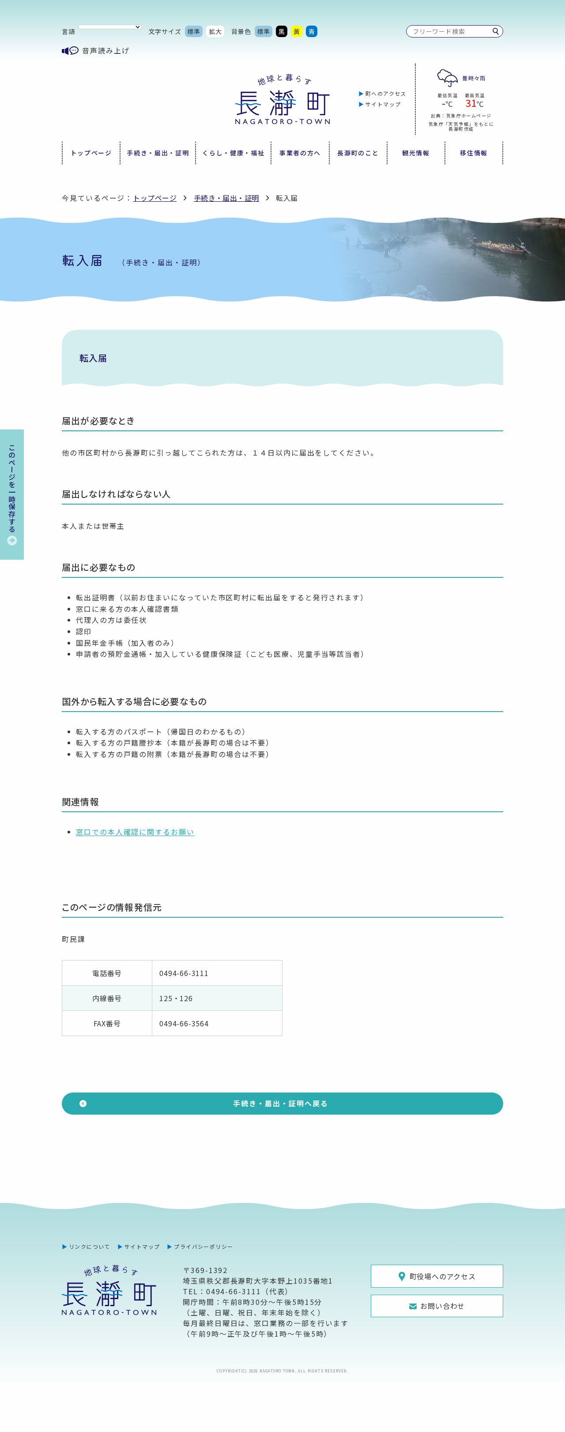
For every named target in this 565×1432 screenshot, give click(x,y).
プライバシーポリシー (203, 1246)
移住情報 (474, 152)
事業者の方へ (300, 152)
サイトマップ (383, 104)
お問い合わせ (442, 1305)
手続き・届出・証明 (158, 152)
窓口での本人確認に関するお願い (135, 831)
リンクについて (89, 1246)
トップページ (91, 152)
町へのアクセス (386, 93)
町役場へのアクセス (443, 1276)
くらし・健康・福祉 (233, 152)
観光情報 (416, 152)
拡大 (215, 31)
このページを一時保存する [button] (12, 488)
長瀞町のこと (358, 152)
